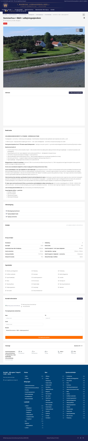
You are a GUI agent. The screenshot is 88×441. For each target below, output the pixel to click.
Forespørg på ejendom (44, 337)
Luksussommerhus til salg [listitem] (73, 389)
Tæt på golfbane (10, 284)
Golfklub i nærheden (11, 274)
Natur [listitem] (68, 391)
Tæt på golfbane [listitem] (70, 402)
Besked (7, 327)
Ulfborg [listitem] (47, 376)
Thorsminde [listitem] (48, 393)
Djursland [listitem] (48, 400)
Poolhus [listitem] (27, 389)
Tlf (45, 315)
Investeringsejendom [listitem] (30, 392)
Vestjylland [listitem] (28, 419)
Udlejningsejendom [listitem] (71, 404)
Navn (6, 315)
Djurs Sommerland (11, 193)
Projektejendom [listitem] (28, 396)
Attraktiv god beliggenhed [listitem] (72, 378)
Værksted (62, 287)
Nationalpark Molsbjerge (12, 197)
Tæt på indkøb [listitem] (70, 409)
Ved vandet (9, 290)
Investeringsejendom (13, 14)
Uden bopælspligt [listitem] (29, 394)
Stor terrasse (36, 280)
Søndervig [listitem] (48, 380)
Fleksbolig (35, 270)
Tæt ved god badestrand (65, 284)
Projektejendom (31, 14)
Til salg (9, 9)
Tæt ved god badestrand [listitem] (72, 387)
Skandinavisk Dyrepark (12, 195)
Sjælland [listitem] (27, 423)
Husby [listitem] (47, 378)
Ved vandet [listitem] (69, 380)
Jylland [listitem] (26, 405)
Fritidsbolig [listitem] (69, 376)
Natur (8, 280)
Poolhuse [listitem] (69, 385)
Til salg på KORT (19, 9)
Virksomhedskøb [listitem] (29, 398)
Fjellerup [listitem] (48, 413)
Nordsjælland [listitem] (29, 425)
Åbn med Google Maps (76, 92)
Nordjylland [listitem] (29, 410)
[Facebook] (78, 438)
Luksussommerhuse (22, 14)
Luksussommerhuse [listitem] (29, 385)
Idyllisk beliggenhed (64, 274)
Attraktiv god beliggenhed (12, 270)
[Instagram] (81, 438)
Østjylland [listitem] (28, 412)
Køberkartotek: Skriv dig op (42, 9)
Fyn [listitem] (26, 421)
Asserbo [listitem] (48, 411)
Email (6, 321)
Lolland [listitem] (26, 427)
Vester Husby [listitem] (49, 382)
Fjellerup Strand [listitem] (49, 409)
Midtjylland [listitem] (28, 408)
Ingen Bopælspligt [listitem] (71, 413)
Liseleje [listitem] (47, 415)
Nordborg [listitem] (48, 387)
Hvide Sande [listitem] (48, 406)
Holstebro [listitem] (48, 417)
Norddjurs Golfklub (11, 192)
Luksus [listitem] (68, 393)
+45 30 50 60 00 (26, 306)
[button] (84, 15)
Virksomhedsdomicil (37, 290)
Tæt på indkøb (36, 284)
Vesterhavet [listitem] (69, 411)
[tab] (77, 30)
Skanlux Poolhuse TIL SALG (53, 438)
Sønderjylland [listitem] (29, 414)
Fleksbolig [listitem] (69, 417)
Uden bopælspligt (39, 14)
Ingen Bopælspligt (10, 277)
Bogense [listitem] (48, 391)
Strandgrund (62, 280)
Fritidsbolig (62, 270)
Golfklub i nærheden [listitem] (71, 396)
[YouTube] (83, 438)
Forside (4, 9)
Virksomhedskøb (48, 14)
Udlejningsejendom (11, 287)
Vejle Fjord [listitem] (48, 398)
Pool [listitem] (68, 382)
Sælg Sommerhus (29, 9)
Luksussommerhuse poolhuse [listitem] (32, 387)
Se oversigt (80, 298)
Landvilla (61, 277)
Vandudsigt (35, 287)
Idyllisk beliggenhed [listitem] (71, 400)
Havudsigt (35, 274)
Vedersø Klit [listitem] (48, 385)
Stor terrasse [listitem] (70, 415)
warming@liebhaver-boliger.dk (11, 380)
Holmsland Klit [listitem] (49, 402)
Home (6, 14)
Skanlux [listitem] (68, 406)
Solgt (5, 23)
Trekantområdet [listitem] (30, 416)
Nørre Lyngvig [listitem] (49, 404)
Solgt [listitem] (26, 376)
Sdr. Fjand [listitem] (48, 396)
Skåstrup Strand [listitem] (49, 389)
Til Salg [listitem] (26, 378)
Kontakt (52, 9)
